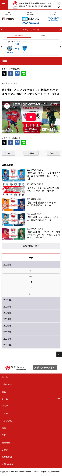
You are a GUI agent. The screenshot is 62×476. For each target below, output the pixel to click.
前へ (10, 153)
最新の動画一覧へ (31, 245)
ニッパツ (24, 52)
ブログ (5, 406)
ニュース (6, 413)
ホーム (5, 377)
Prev (1, 47)
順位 (4, 391)
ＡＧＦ (17, 44)
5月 (31, 282)
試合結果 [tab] (19, 35)
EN (59, 6)
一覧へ (31, 153)
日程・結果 (7, 384)
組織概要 (6, 442)
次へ (52, 153)
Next (60, 47)
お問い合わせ (8, 464)
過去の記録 (7, 456)
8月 (31, 270)
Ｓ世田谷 (10, 52)
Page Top (59, 354)
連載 (4, 435)
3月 (31, 294)
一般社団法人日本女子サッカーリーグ (35, 4)
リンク (5, 449)
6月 (31, 276)
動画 (4, 427)
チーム (5, 398)
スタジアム (7, 420)
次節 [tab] (43, 35)
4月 (31, 288)
